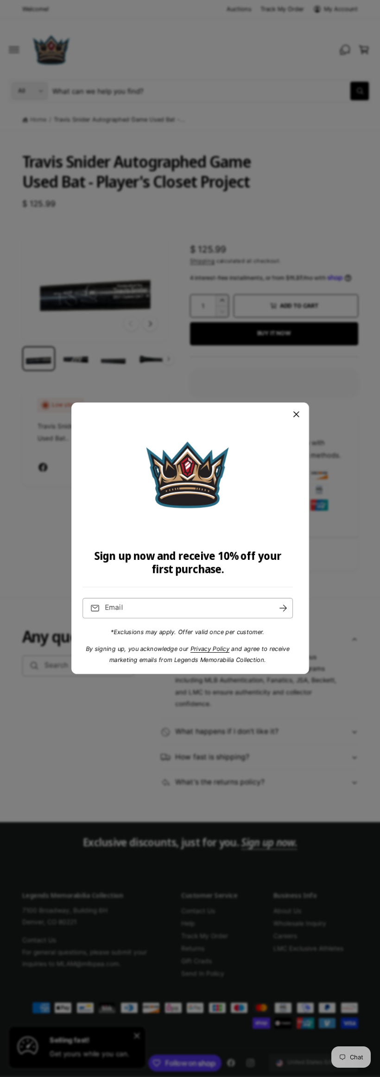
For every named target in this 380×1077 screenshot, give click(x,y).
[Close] (296, 414)
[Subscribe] (283, 608)
